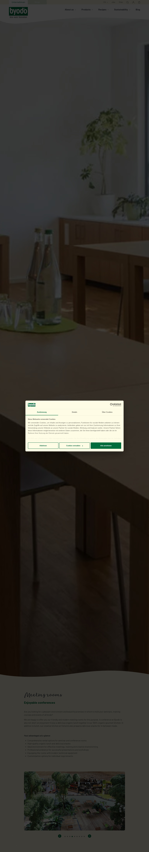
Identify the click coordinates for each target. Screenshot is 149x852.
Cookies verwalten (73, 446)
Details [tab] (74, 412)
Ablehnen (43, 446)
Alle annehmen (106, 446)
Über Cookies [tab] (107, 412)
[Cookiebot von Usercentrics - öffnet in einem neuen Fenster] (111, 404)
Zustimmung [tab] (42, 412)
